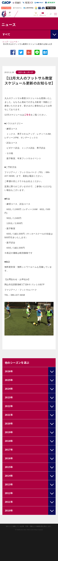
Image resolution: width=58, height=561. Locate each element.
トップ (5, 42)
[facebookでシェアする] (12, 52)
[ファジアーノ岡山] (4, 14)
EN (10, 15)
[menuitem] (36, 14)
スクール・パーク (25, 72)
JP (10, 12)
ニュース (14, 42)
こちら (27, 114)
